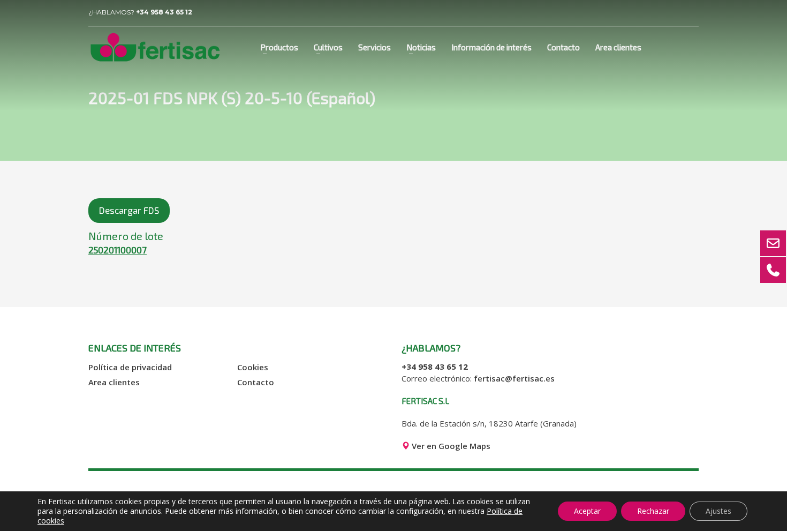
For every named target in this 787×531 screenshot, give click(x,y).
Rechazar (653, 511)
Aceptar (587, 511)
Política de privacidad (130, 367)
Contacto (255, 382)
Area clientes (114, 382)
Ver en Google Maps (450, 445)
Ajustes (718, 511)
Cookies (252, 367)
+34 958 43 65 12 (164, 12)
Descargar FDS (129, 210)
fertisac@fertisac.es (514, 378)
